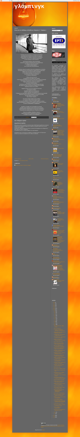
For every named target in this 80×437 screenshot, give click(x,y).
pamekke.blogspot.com (57, 154)
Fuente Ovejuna (56, 279)
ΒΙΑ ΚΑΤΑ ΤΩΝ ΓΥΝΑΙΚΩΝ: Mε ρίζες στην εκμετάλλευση (59, 348)
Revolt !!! (55, 181)
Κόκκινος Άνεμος (56, 138)
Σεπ (55, 315)
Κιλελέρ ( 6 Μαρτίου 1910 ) (58, 385)
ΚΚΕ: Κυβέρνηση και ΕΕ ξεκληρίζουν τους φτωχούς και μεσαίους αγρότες (58, 250)
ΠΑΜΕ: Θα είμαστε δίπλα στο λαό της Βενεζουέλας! (59, 397)
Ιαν (54, 413)
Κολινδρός (55, 147)
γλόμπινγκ (29, 6)
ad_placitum (55, 248)
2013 (54, 309)
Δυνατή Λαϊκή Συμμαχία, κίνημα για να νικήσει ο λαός (59, 388)
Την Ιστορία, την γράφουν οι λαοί (59, 368)
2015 (54, 306)
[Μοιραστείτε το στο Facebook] (34, 117)
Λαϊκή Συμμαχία (56, 260)
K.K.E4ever (55, 229)
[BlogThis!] (32, 117)
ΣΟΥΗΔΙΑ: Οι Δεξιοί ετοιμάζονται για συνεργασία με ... (59, 360)
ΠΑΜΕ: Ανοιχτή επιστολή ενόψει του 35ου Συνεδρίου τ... (59, 384)
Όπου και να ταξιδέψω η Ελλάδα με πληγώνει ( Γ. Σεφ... (59, 405)
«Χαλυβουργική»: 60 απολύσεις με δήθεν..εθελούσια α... (59, 335)
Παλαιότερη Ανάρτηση (44, 158)
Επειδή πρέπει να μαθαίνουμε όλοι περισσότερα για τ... (59, 381)
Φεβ (55, 412)
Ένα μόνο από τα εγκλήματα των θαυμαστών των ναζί (59, 410)
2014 (54, 308)
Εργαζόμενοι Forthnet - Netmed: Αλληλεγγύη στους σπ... (59, 353)
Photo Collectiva (56, 117)
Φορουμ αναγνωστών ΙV (57, 258)
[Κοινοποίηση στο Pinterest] (36, 117)
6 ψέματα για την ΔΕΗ (56, 274)
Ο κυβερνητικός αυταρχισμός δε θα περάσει (60, 171)
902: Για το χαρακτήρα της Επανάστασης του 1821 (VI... (59, 346)
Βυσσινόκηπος (56, 205)
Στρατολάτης (55, 162)
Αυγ (55, 317)
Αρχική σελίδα (31, 158)
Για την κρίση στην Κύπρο (58, 341)
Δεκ (55, 311)
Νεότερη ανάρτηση (18, 158)
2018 (54, 302)
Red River (55, 195)
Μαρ (55, 324)
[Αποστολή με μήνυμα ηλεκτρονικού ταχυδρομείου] (31, 117)
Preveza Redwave (56, 273)
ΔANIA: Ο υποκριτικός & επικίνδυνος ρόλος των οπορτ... (60, 340)
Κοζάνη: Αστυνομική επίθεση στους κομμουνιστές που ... (59, 343)
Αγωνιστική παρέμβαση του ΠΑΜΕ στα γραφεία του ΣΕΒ (61, 212)
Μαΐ (55, 321)
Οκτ (55, 314)
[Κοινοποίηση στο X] (33, 117)
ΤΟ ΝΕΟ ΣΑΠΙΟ (55, 254)
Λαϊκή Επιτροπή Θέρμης (57, 265)
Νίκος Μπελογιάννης (57, 328)
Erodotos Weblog (56, 225)
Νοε (55, 312)
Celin (54, 253)
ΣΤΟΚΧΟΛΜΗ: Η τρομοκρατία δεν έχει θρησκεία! (60, 219)
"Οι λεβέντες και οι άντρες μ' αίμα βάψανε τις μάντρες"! (61, 105)
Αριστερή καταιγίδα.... (57, 208)
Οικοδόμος (55, 188)
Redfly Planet (55, 210)
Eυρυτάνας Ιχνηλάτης (57, 103)
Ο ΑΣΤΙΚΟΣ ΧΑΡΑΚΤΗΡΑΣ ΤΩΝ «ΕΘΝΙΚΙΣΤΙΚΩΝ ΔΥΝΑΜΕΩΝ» (59, 401)
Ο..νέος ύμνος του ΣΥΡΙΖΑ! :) (59, 403)
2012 (54, 415)
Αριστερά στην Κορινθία (57, 236)
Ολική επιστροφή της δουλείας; (59, 379)
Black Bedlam (55, 277)
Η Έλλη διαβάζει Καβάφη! (58, 399)
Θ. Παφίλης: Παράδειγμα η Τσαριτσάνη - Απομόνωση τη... (59, 330)
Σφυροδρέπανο (56, 110)
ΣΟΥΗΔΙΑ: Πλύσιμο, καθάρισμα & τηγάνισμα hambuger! (59, 363)
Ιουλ (55, 318)
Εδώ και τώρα (55, 169)
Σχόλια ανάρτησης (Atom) (23, 160)
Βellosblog (55, 129)
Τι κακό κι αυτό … (56, 100)
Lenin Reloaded (56, 257)
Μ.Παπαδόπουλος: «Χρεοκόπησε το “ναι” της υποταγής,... (59, 337)
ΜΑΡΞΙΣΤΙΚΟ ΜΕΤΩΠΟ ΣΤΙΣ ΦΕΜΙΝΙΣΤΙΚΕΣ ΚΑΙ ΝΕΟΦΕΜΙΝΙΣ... (59, 390)
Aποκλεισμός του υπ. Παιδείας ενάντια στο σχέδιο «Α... (59, 373)
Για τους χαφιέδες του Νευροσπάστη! (57, 407)
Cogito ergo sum (56, 159)
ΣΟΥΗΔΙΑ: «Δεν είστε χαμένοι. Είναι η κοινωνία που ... (59, 365)
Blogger (43, 429)
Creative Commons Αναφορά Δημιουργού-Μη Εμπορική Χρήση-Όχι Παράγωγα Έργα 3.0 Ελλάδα (52, 426)
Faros (54, 99)
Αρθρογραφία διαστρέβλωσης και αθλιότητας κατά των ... (59, 332)
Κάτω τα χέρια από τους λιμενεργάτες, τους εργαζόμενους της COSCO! (58, 197)
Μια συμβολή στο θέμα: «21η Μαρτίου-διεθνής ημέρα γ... (59, 355)
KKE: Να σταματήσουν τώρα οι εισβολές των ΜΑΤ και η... (59, 395)
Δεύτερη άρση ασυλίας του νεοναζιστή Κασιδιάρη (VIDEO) (59, 378)
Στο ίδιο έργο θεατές (60, 148)
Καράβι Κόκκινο (56, 201)
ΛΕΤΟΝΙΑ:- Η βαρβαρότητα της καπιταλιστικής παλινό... (59, 351)
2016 (54, 305)
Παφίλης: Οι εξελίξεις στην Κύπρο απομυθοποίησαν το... (59, 358)
